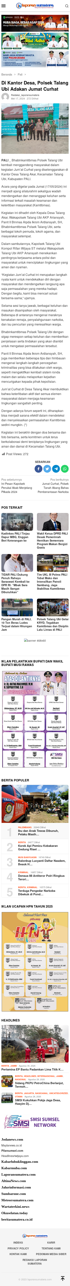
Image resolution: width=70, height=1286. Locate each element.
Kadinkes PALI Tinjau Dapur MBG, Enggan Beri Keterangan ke (15, 536)
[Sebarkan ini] (38, 469)
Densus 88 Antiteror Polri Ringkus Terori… (41, 877)
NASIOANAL (41, 1093)
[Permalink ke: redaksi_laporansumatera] (5, 96)
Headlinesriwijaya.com (15, 1156)
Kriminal (23, 872)
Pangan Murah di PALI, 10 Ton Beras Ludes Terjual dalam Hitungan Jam (16, 624)
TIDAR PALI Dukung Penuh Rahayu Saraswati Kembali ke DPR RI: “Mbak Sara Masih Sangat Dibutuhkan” (15, 583)
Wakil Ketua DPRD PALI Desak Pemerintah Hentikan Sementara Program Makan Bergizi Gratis (52, 540)
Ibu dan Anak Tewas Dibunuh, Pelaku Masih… (38, 832)
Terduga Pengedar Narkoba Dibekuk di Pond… (36, 892)
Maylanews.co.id (11, 1145)
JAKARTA (29, 1093)
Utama (19, 1096)
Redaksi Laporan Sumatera (35, 1262)
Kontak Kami (18, 1254)
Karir (51, 1242)
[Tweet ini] (47, 469)
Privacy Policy (18, 1248)
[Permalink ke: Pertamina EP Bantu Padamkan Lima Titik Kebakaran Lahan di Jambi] (35, 1044)
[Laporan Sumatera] (35, 5)
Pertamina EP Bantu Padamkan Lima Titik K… (32, 1069)
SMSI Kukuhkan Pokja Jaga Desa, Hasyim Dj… (38, 1101)
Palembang (25, 827)
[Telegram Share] (56, 469)
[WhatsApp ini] (65, 469)
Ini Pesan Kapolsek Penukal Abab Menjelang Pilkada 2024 (16, 486)
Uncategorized (58, 1093)
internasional (46, 1076)
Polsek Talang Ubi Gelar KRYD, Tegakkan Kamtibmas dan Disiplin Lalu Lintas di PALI (53, 624)
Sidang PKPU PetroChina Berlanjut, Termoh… (39, 1084)
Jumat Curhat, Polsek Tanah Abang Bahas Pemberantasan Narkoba (53, 486)
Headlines (30, 1076)
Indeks (18, 1242)
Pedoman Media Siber (51, 1254)
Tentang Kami (51, 1248)
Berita (22, 842)
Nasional (20, 1079)
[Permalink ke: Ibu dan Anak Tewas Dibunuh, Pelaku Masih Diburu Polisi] (35, 804)
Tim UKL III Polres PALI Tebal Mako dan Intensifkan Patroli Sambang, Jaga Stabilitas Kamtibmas (52, 581)
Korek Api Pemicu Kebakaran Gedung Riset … (38, 847)
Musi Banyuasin (27, 857)
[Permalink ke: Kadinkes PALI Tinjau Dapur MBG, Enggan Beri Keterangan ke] (17, 522)
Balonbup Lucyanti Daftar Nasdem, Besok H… (42, 862)
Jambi (13, 1065)
